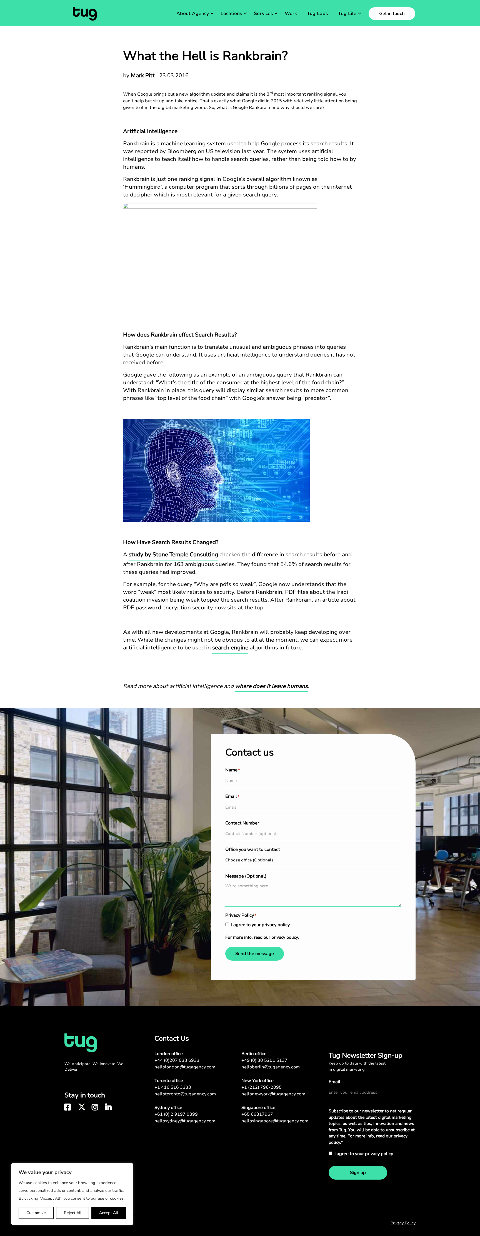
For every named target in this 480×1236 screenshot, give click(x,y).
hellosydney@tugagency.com (184, 1121)
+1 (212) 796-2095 (261, 1087)
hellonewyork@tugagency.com (273, 1094)
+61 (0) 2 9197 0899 (176, 1114)
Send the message (254, 954)
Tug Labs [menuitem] (317, 13)
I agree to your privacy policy (260, 925)
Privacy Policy (403, 1223)
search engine (230, 647)
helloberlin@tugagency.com (270, 1067)
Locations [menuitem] (231, 13)
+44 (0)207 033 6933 (176, 1060)
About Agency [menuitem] (192, 13)
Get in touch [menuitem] (392, 14)
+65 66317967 (257, 1114)
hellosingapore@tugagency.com (274, 1121)
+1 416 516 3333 (172, 1087)
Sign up (358, 1173)
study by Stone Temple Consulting (173, 554)
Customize (36, 1212)
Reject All (72, 1212)
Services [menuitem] (263, 13)
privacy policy (284, 937)
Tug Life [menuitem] (347, 13)
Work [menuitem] (291, 13)
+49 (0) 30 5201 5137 (264, 1060)
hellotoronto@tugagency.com (185, 1094)
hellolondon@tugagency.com (184, 1067)
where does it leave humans (271, 686)
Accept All (108, 1212)
